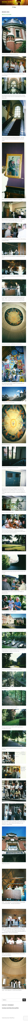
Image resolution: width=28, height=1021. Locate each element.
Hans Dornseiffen (11, 2)
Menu (14, 7)
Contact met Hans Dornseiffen (10, 1008)
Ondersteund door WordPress (8, 1017)
